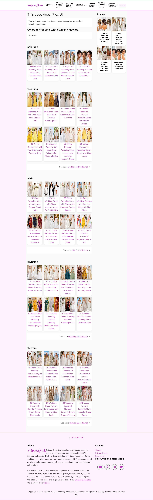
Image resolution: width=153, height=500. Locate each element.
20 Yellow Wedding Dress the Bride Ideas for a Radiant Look (34, 115)
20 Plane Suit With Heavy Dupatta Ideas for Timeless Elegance (34, 236)
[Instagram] (114, 467)
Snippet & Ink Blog (83, 480)
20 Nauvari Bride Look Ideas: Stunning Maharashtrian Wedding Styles (35, 320)
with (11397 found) (80, 250)
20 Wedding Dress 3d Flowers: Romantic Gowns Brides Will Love (68, 409)
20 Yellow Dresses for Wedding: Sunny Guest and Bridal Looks (84, 150)
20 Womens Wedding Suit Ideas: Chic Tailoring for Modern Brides (51, 150)
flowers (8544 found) (79, 423)
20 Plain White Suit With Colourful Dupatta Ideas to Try (84, 236)
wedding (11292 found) (78, 167)
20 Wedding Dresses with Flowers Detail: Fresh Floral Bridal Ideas (51, 374)
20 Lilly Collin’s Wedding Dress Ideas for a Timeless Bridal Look (34, 73)
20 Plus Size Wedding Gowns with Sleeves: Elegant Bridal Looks (51, 236)
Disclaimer (99, 456)
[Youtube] (100, 467)
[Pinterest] (107, 467)
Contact (98, 450)
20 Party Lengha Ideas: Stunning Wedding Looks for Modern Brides (68, 287)
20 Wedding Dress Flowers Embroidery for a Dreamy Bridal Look (51, 409)
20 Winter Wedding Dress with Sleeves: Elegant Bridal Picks (34, 204)
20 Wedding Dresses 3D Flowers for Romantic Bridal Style (68, 374)
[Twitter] (121, 467)
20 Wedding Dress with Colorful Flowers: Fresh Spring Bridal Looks (34, 409)
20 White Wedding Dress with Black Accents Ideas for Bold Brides (51, 204)
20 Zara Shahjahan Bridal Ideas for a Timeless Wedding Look (51, 115)
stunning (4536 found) (78, 336)
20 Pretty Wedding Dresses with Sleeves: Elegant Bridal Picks (84, 204)
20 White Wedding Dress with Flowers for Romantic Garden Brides (67, 204)
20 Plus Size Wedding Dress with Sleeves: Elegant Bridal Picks (67, 236)
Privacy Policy (101, 453)
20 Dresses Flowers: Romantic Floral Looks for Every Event (84, 409)
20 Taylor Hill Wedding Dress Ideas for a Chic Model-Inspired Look (68, 73)
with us (46, 483)
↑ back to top (77, 438)
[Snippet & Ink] (35, 6)
